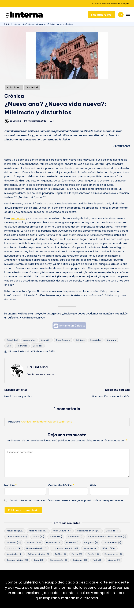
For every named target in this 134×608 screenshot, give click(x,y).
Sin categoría (58, 560)
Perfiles (60, 554)
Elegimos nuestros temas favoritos (107, 536)
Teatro (97, 560)
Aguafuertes (29, 340)
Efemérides (75, 536)
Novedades (14, 554)
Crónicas (80, 340)
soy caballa (18, 218)
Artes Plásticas (38, 530)
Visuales (114, 560)
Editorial (56, 536)
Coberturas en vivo (88, 530)
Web (93, 485)
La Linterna (37, 367)
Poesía (93, 554)
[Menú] (127, 14)
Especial (34, 542)
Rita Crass (22, 345)
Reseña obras (113, 554)
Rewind (39, 560)
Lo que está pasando (65, 548)
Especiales (95, 340)
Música (108, 548)
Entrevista (14, 542)
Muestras (90, 548)
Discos (38, 536)
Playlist (77, 554)
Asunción (45, 340)
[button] (101, 14)
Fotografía (91, 542)
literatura (111, 340)
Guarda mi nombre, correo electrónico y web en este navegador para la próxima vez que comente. (66, 500)
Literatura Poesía (36, 548)
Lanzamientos (112, 542)
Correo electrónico (61, 485)
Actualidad (14, 87)
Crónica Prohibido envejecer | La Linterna (46, 421)
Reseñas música (17, 560)
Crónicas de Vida (17, 536)
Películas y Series (39, 554)
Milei (9, 345)
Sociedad (32, 87)
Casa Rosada (63, 340)
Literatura (14, 548)
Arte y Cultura (62, 530)
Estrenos (72, 542)
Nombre (10, 485)
